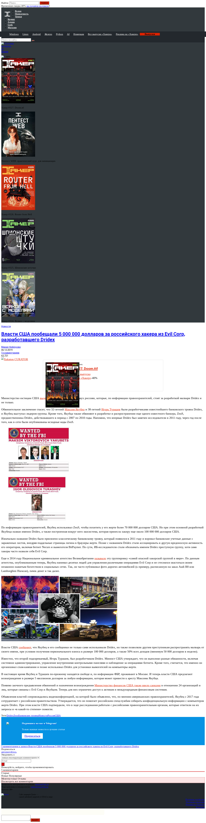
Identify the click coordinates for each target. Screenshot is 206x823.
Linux (25, 34)
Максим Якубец (75, 409)
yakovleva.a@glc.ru (39, 787)
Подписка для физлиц (195, 799)
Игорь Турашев (110, 409)
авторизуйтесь (9, 752)
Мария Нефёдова (11, 347)
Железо (48, 34)
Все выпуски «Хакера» (100, 34)
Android (36, 34)
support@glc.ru (42, 784)
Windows (14, 34)
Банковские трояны (28, 715)
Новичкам (78, 34)
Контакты (200, 807)
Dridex (10, 715)
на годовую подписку (38, 6)
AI (68, 34)
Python (59, 34)
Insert (35, 820)
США (58, 715)
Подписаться (32, 736)
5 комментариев (10, 352)
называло (100, 558)
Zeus (16, 715)
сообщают (25, 647)
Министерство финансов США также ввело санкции (127, 685)
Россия (51, 715)
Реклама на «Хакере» (127, 34)
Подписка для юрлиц (195, 802)
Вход (202, 4)
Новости (6, 326)
